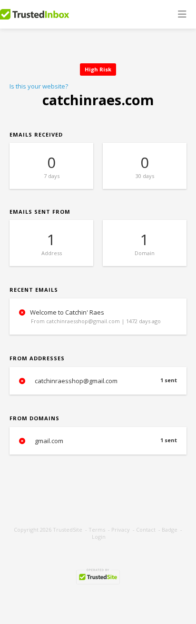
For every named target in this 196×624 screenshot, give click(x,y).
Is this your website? (39, 86)
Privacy (120, 529)
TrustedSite (67, 529)
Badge (169, 529)
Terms (96, 529)
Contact (146, 529)
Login (99, 536)
